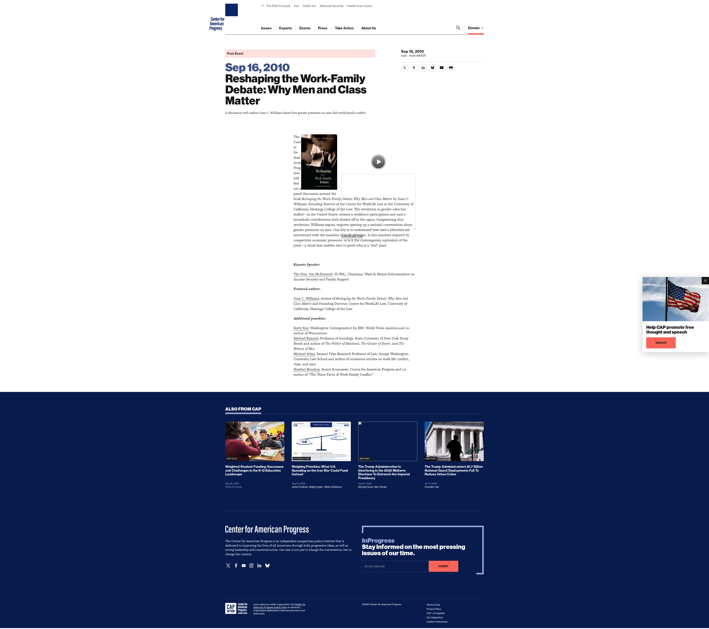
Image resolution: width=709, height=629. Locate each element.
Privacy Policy (434, 609)
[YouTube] (244, 565)
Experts (285, 28)
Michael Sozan (366, 486)
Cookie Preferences (437, 621)
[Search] (458, 30)
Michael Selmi (304, 353)
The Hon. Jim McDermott (313, 274)
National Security (331, 6)
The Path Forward (278, 6)
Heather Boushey (307, 369)
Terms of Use (433, 604)
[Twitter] (228, 565)
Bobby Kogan (316, 486)
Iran (296, 6)
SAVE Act (309, 6)
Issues (266, 28)
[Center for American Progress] (232, 17)
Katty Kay (301, 327)
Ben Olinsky (381, 486)
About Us (368, 28)
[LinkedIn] (259, 565)
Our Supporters (435, 617)
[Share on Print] (451, 67)
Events (305, 28)
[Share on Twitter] (404, 67)
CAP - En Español (436, 613)
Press (322, 28)
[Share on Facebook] (414, 67)
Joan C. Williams (306, 298)
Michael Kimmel (306, 338)
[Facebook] (236, 565)
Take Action (344, 28)
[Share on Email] (441, 67)
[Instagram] (251, 565)
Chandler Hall (432, 486)
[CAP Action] (237, 608)
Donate (474, 28)
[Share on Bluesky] (432, 67)
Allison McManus (333, 486)
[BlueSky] (267, 565)
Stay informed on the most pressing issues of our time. (413, 546)
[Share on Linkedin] (423, 67)
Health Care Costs (359, 6)
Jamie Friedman (300, 486)
